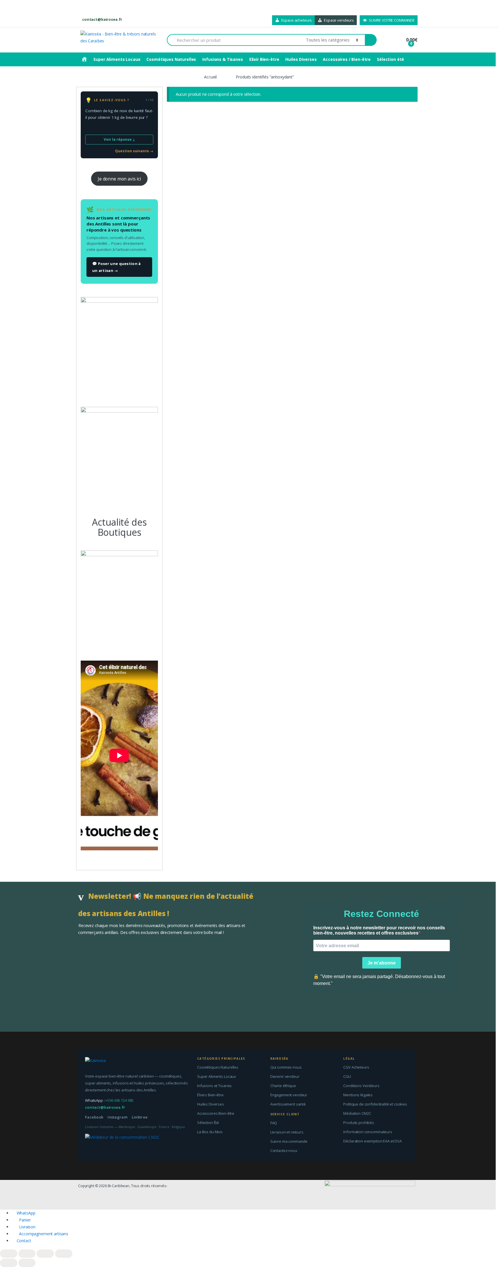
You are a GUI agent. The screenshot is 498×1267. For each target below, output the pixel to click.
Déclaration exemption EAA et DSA (372, 1141)
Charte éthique (283, 1085)
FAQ (273, 1122)
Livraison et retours (286, 1132)
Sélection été (390, 59)
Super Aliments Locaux (116, 59)
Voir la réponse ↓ (119, 139)
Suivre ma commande (289, 1141)
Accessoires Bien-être (215, 1113)
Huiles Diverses (300, 59)
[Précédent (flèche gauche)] (8, 1263)
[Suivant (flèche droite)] (27, 1263)
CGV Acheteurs (356, 1067)
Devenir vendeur (284, 1076)
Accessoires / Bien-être (347, 59)
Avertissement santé (288, 1104)
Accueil (210, 77)
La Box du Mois (210, 1131)
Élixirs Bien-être (210, 1094)
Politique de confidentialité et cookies (375, 1104)
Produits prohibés (358, 1122)
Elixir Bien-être (264, 59)
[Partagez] (27, 1253)
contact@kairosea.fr (102, 19)
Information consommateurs (367, 1131)
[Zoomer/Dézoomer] (63, 1253)
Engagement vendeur (288, 1094)
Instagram (117, 1117)
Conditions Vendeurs (361, 1085)
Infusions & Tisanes (222, 59)
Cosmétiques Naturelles (171, 59)
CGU (347, 1076)
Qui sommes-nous (286, 1067)
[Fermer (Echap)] (8, 1253)
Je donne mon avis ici (119, 179)
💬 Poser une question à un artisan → (116, 267)
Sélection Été (208, 1122)
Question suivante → (134, 150)
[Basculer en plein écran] (45, 1253)
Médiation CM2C (357, 1113)
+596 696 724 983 (119, 1100)
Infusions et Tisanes (214, 1085)
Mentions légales (358, 1094)
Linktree (140, 1117)
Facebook (94, 1117)
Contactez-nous (283, 1150)
